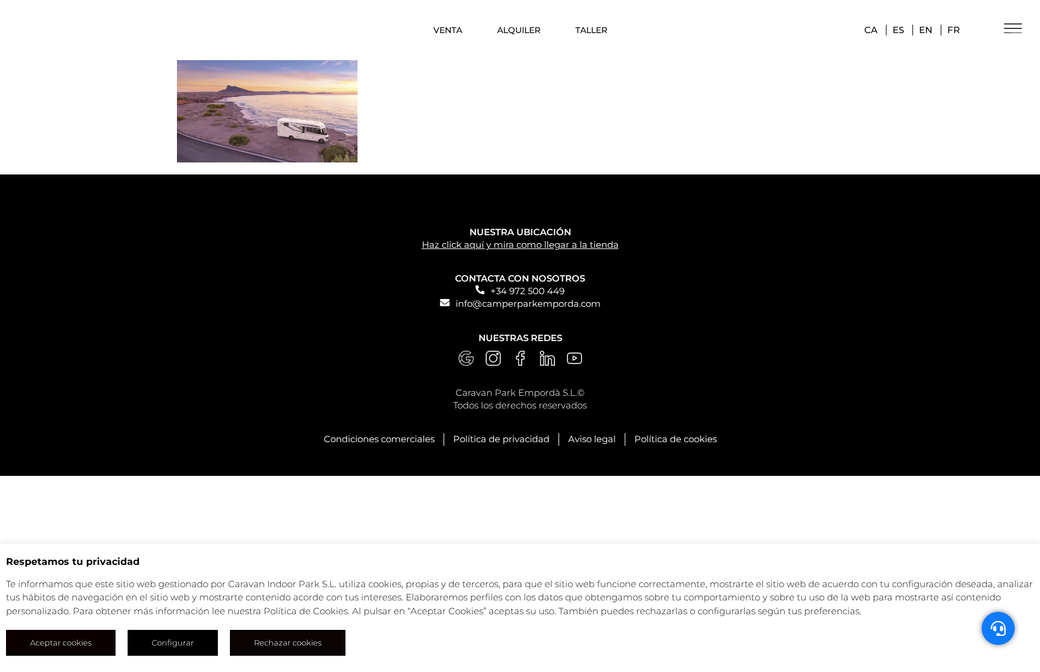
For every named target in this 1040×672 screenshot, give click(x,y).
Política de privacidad (501, 439)
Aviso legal (592, 439)
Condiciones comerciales (379, 439)
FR (953, 29)
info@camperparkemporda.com (528, 303)
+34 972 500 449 (528, 291)
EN (925, 29)
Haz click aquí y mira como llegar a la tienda (520, 244)
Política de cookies (675, 439)
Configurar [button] (173, 642)
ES (898, 29)
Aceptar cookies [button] (60, 642)
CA (871, 29)
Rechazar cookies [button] (287, 642)
